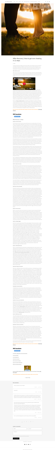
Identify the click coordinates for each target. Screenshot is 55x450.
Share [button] (14, 63)
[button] (46, 2)
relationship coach (21, 312)
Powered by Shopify (30, 449)
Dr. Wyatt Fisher (26, 449)
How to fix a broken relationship (17, 362)
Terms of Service (30, 441)
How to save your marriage (17, 360)
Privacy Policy (25, 441)
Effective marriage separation (17, 364)
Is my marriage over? (16, 357)
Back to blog (28, 377)
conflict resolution (22, 306)
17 (30, 421)
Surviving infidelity (15, 355)
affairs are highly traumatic (20, 100)
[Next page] (33, 422)
